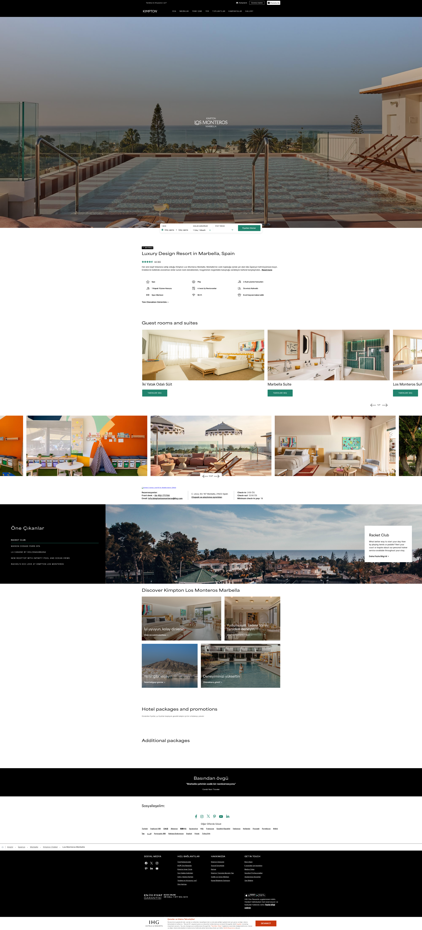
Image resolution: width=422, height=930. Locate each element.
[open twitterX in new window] (207, 816)
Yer (207, 11)
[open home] (3, 847)
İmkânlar (184, 11)
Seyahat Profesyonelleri (254, 873)
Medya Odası (249, 869)
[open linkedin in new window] (226, 816)
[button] (273, 3)
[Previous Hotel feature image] (205, 476)
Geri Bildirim (249, 880)
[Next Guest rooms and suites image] (385, 405)
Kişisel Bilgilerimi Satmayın (220, 880)
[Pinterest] (146, 868)
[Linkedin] (151, 868)
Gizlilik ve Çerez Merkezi (220, 877)
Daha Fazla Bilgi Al (378, 556)
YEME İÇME (197, 11)
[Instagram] (157, 863)
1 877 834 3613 (180, 897)
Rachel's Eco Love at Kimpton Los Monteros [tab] (37, 564)
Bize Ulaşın (249, 862)
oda (174, 11)
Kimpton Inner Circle (184, 869)
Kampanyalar (235, 11)
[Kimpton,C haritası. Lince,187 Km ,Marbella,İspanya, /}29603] (159, 487)
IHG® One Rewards (184, 865)
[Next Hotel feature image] (217, 476)
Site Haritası (182, 884)
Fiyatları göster (249, 228)
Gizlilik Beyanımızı (229, 928)
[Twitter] (151, 863)
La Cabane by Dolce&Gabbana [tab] (28, 552)
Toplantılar (218, 11)
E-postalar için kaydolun (253, 865)
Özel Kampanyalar (184, 862)
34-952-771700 (162, 495)
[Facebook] (146, 863)
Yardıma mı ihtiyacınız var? (187, 880)
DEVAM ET (266, 923)
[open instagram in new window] (200, 816)
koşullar (239, 924)
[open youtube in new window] (220, 816)
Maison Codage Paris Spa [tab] (25, 546)
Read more (267, 270)
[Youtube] (157, 868)
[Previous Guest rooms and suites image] (373, 405)
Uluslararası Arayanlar (253, 877)
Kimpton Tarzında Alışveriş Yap (222, 873)
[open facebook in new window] (195, 816)
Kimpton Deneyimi (217, 862)
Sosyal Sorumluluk (217, 865)
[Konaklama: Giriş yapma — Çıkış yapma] (175, 230)
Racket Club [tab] (18, 540)
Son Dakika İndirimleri (185, 873)
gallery (249, 11)
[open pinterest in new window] (213, 816)
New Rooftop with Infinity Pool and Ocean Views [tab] (40, 558)
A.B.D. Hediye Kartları (185, 877)
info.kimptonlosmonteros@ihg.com (165, 498)
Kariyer (213, 869)
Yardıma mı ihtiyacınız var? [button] (156, 3)
